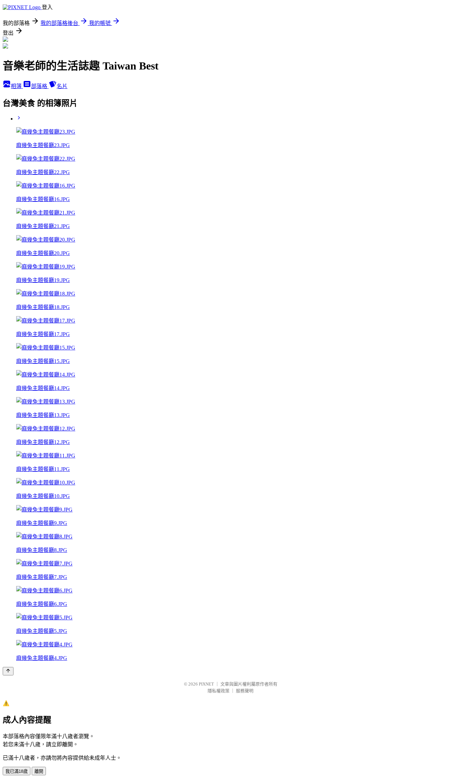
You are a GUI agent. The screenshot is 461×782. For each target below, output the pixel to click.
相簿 (17, 86)
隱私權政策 (218, 690)
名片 (62, 86)
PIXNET (206, 684)
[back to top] (8, 671)
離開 (38, 771)
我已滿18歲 (16, 771)
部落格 (40, 86)
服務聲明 (244, 690)
